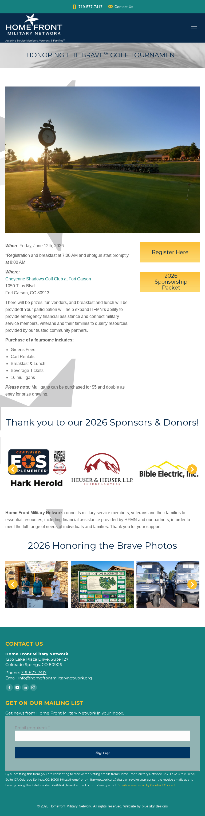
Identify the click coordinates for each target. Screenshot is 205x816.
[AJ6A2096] (167, 584)
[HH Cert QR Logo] (36, 469)
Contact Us (124, 7)
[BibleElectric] (167, 469)
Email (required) (32, 727)
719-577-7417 (90, 7)
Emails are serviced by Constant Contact (146, 785)
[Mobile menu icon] (194, 28)
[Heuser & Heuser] (102, 469)
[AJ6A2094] (102, 584)
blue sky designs (155, 806)
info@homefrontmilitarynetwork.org (55, 677)
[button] (13, 469)
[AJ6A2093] (36, 584)
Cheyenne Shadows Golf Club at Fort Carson (48, 279)
